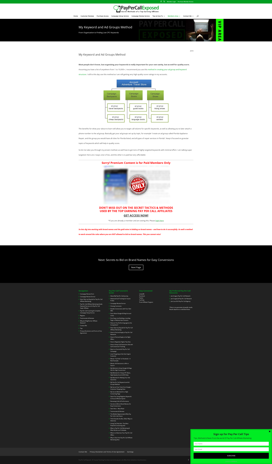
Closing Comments (116, 306)
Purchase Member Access (185, 2)
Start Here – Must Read (117, 408)
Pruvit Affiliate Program (146, 302)
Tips (81, 328)
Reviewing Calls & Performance (119, 401)
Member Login (171, 2)
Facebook (142, 296)
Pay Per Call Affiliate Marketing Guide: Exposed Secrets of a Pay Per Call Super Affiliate (91, 306)
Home (76, 16)
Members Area (173, 16)
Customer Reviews (87, 16)
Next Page (136, 267)
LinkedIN (141, 294)
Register (82, 315)
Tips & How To (157, 16)
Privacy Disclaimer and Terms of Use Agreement (107, 452)
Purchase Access (103, 16)
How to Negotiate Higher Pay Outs (120, 342)
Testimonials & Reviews (87, 318)
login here (159, 220)
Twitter (141, 298)
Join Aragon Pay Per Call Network (180, 296)
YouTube (141, 300)
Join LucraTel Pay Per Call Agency (180, 301)
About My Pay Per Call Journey (119, 296)
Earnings (130, 452)
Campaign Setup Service (120, 16)
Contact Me (187, 16)
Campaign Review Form (87, 294)
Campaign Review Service (141, 16)
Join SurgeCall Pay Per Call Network (181, 299)
